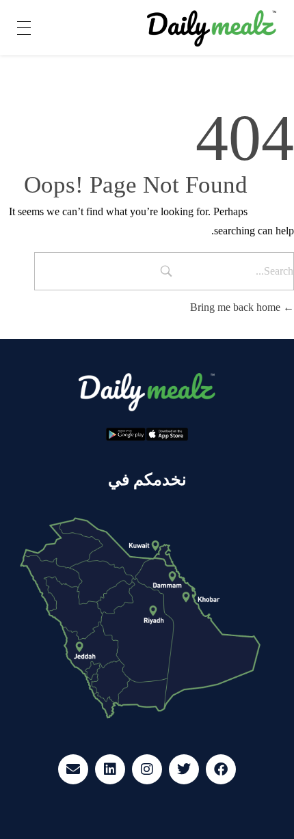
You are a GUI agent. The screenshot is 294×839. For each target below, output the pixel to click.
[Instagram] (147, 769)
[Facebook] (221, 769)
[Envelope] (73, 769)
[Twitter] (184, 769)
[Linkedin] (110, 769)
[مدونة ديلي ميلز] (212, 28)
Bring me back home (236, 307)
